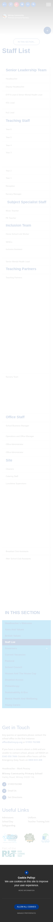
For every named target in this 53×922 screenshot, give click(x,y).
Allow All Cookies (26, 907)
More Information (26, 890)
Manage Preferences (26, 913)
